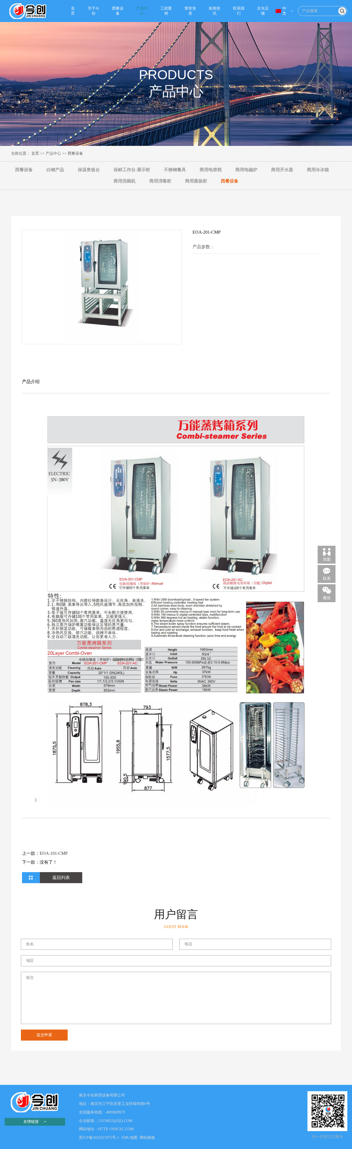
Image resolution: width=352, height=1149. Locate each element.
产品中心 (142, 10)
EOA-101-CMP (54, 853)
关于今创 (93, 10)
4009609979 (115, 1112)
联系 (327, 579)
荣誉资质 (190, 10)
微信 (327, 598)
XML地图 (129, 1138)
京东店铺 (263, 10)
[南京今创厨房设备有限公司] (28, 11)
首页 (73, 10)
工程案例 (166, 10)
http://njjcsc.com (116, 1129)
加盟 (327, 559)
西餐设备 (117, 10)
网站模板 (147, 1138)
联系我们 (238, 10)
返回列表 (61, 877)
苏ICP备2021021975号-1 (99, 1138)
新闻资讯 (214, 10)
